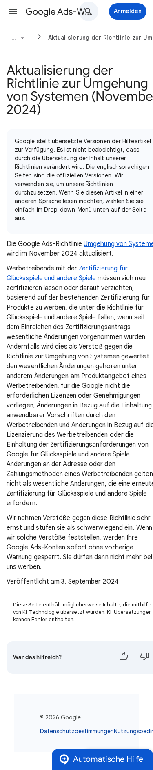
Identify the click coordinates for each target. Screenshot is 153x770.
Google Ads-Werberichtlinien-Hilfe (58, 11)
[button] (13, 11)
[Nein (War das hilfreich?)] (145, 657)
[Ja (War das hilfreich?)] (123, 657)
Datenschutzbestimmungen (77, 731)
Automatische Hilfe (108, 759)
